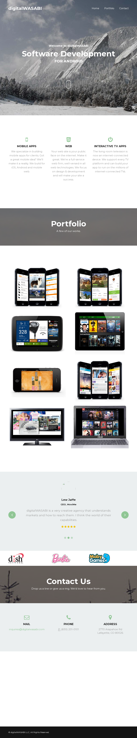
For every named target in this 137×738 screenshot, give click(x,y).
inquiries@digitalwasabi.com (27, 629)
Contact (124, 8)
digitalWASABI (25, 8)
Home (95, 8)
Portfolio (109, 8)
